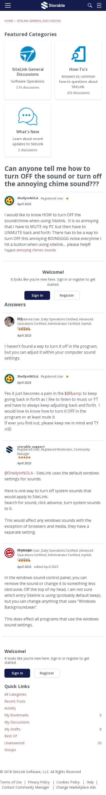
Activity (10, 708)
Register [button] (67, 295)
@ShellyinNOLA (18, 473)
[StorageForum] (53, 5)
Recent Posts (15, 701)
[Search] (90, 5)
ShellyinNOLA (27, 198)
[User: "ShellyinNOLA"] (9, 201)
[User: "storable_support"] (9, 449)
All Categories (15, 694)
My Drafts (53, 729)
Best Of (10, 736)
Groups (10, 749)
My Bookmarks (53, 715)
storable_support (31, 447)
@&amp (74, 393)
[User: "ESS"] (9, 321)
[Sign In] (98, 5)
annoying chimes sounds (36, 250)
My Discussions (16, 722)
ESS (19, 319)
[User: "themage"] (9, 553)
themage (24, 550)
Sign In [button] (37, 295)
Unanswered (53, 743)
